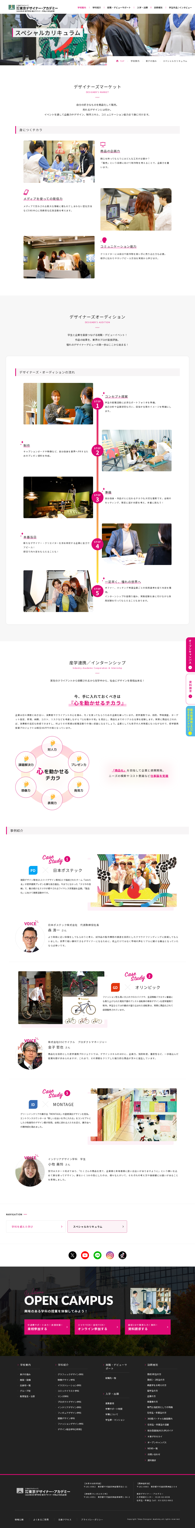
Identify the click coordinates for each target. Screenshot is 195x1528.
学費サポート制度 (113, 1408)
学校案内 (82, 7)
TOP (122, 61)
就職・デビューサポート (119, 7)
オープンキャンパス (157, 1442)
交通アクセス (65, 1519)
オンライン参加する (92, 1327)
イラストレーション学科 (69, 1385)
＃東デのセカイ (154, 1436)
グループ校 (25, 1390)
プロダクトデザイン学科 (69, 1401)
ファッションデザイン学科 (70, 1423)
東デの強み (151, 61)
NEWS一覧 (152, 1448)
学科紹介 (96, 7)
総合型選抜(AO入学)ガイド (160, 1430)
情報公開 (19, 1519)
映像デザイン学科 (66, 1379)
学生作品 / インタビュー (180, 7)
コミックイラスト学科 (68, 1390)
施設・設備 (25, 1379)
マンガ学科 (63, 1396)
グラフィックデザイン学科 (70, 1374)
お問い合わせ (153, 1454)
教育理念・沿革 (27, 1396)
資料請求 (151, 1460)
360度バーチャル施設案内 (159, 1418)
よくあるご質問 (41, 1519)
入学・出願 (142, 7)
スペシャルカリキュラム (88, 1226)
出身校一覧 (25, 1385)
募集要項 (109, 1403)
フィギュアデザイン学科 (69, 1412)
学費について (111, 1414)
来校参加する (45, 1327)
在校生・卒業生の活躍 (158, 1424)
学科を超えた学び (22, 1226)
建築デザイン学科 (66, 1418)
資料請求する (143, 1327)
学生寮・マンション (115, 1419)
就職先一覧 (110, 1378)
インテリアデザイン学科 (69, 1407)
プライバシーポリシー (92, 1519)
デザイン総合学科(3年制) (70, 1429)
